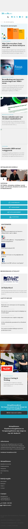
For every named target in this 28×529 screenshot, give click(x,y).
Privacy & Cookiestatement (8, 522)
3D (1, 473)
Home (2, 22)
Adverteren (15, 216)
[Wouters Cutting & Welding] (6, 368)
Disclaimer (20, 522)
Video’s (2, 485)
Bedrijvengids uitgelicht (10, 271)
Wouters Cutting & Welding (11, 379)
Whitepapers (6, 224)
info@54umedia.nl (6, 505)
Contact (3, 488)
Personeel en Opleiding (7, 309)
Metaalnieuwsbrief (15, 212)
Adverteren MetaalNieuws (8, 520)
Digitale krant (15, 207)
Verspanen (3, 468)
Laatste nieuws (6, 298)
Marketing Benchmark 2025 (8, 248)
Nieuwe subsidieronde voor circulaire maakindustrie (12, 118)
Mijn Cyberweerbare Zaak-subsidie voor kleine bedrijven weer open (13, 45)
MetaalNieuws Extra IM (7, 315)
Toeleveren (4, 302)
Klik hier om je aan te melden (14, 412)
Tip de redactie (15, 202)
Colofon (18, 520)
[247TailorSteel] (11, 286)
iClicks (2, 517)
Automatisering (6, 41)
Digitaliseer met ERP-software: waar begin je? (12, 263)
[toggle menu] (26, 17)
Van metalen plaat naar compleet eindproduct (12, 317)
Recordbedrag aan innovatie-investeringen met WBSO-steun (13, 81)
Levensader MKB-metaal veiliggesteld (11, 149)
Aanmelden (3, 481)
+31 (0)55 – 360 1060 (7, 503)
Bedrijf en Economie (7, 77)
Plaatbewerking (5, 320)
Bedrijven (3, 483)
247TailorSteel (7, 288)
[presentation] (24, 350)
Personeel (5, 146)
